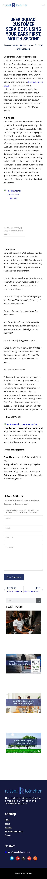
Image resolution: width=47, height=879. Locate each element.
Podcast (8, 827)
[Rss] (35, 858)
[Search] (38, 600)
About (7, 824)
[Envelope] (29, 858)
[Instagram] (23, 858)
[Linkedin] (12, 858)
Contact (8, 835)
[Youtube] (18, 858)
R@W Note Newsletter (14, 831)
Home (7, 820)
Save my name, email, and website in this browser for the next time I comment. (22, 511)
